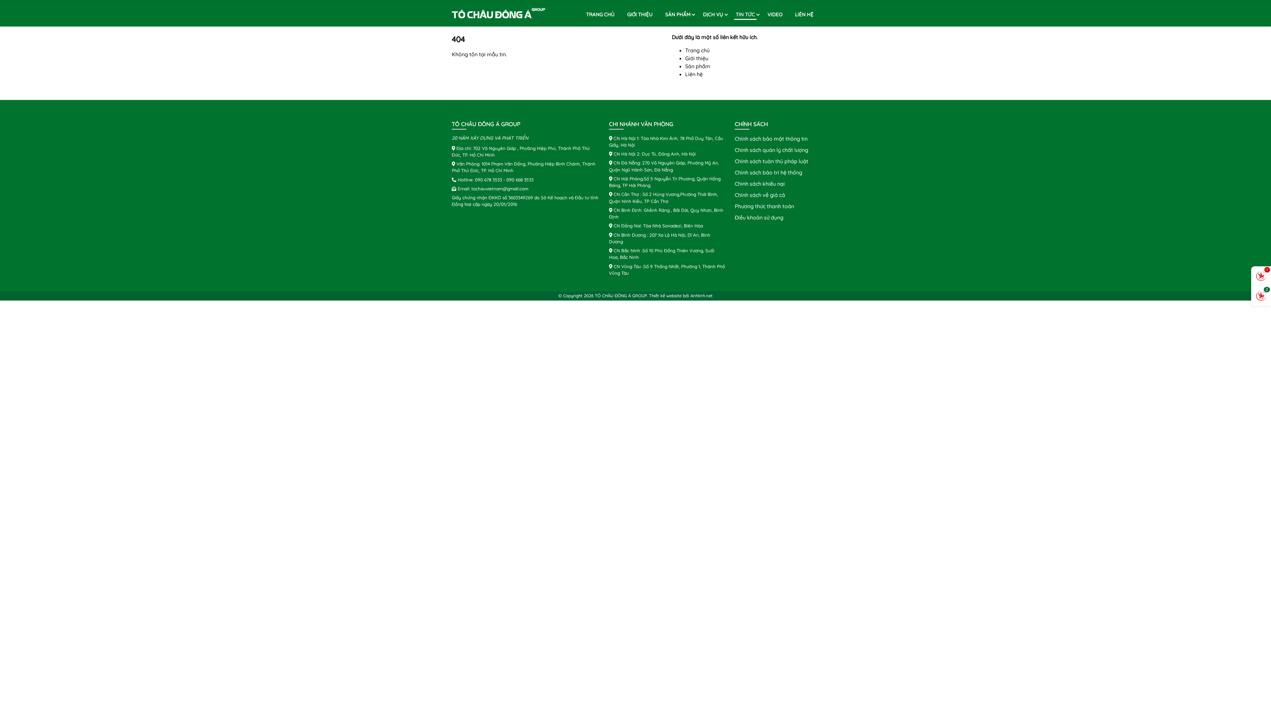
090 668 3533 (520, 179)
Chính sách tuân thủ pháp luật (771, 161)
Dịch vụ (713, 14)
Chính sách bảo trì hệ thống (768, 172)
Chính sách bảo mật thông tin (771, 138)
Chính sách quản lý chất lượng (771, 150)
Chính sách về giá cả (760, 195)
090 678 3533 (488, 179)
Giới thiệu (640, 14)
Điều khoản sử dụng (759, 217)
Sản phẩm (677, 14)
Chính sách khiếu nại (760, 183)
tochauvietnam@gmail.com (499, 188)
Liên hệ (804, 14)
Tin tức (745, 14)
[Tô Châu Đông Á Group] (498, 14)
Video (775, 14)
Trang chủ (600, 14)
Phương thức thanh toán (764, 206)
